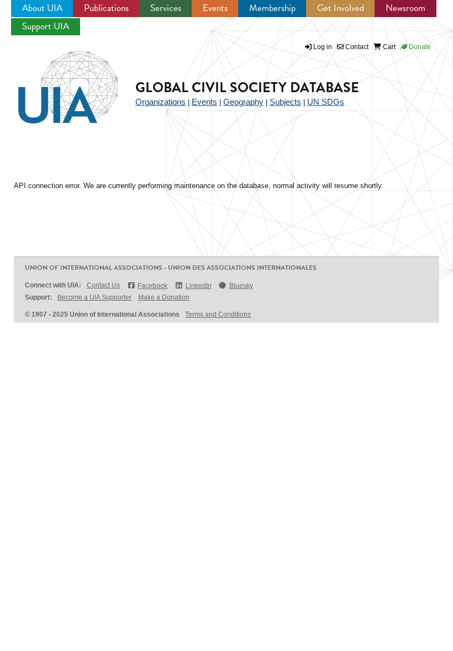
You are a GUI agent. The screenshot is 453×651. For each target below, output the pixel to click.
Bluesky (241, 286)
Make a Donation (163, 297)
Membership (272, 8)
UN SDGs (325, 101)
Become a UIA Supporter (94, 297)
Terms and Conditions (218, 314)
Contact (356, 47)
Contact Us (103, 285)
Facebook (152, 286)
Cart (388, 47)
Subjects (285, 101)
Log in (322, 47)
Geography (243, 101)
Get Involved (340, 8)
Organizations (160, 101)
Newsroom (405, 8)
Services (165, 8)
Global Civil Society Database (247, 87)
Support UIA (45, 26)
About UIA (42, 8)
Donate (419, 47)
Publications (106, 8)
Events (215, 8)
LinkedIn (198, 286)
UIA (55, 81)
